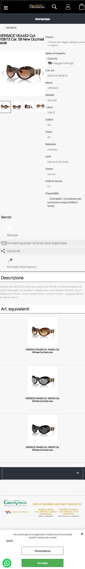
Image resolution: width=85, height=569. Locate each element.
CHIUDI (82, 534)
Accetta (43, 563)
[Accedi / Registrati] (68, 6)
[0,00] (82, 6)
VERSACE (52, 88)
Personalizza (42, 551)
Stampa (12, 235)
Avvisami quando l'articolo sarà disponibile (37, 243)
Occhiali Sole (42, 19)
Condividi (13, 251)
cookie (9, 540)
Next (42, 105)
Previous (2, 105)
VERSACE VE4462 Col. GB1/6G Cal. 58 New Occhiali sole (43, 399)
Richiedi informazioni (22, 267)
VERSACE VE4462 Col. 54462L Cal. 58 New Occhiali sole (43, 351)
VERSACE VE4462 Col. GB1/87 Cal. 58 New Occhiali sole (42, 448)
